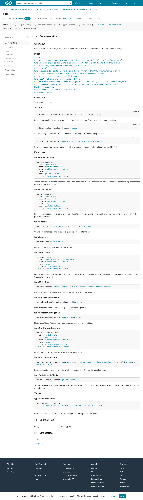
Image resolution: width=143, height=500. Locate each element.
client (50, 169)
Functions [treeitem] (9, 62)
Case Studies (11, 472)
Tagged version (67, 25)
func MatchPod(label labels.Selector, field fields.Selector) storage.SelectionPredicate (70, 73)
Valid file (22, 25)
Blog (93, 472)
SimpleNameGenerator (92, 141)
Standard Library (69, 468)
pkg (74, 9)
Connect (124, 464)
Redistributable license (45, 25)
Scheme (74, 141)
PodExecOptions (54, 206)
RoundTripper (57, 176)
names (80, 141)
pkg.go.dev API (68, 479)
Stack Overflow (40, 475)
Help (36, 479)
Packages (116, 3)
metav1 (68, 406)
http (49, 176)
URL (44, 176)
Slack (122, 475)
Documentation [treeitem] (11, 43)
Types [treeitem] (8, 65)
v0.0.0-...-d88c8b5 (13, 18)
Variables (38, 57)
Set (74, 226)
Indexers (59, 242)
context (46, 164)
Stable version (86, 25)
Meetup (122, 482)
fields (80, 226)
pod (96, 9)
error (66, 176)
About (94, 464)
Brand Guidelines (97, 482)
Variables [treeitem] (9, 58)
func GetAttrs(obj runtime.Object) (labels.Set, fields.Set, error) (60, 65)
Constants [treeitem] (9, 55)
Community (130, 3)
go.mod (23, 25)
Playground (39, 468)
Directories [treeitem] (9, 74)
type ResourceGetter (43, 92)
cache (53, 242)
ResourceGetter (51, 167)
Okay (122, 496)
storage (92, 287)
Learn (91, 3)
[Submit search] (70, 3)
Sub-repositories (69, 472)
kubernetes (66, 9)
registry (82, 9)
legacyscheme (65, 141)
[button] (15, 25)
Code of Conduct (97, 486)
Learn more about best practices (109, 25)
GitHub (122, 472)
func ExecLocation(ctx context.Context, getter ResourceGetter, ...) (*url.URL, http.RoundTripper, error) (77, 63)
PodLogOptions (54, 266)
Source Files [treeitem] (10, 70)
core (89, 9)
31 (80, 18)
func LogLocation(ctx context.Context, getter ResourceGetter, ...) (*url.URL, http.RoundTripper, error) (77, 71)
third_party (40, 9)
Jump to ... (9, 37)
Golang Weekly (125, 486)
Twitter (122, 468)
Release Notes (96, 479)
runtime (55, 226)
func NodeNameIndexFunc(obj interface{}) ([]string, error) (58, 76)
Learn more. (112, 496)
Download (95, 468)
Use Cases (10, 468)
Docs (101, 3)
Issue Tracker (96, 475)
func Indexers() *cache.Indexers (47, 68)
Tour (36, 472)
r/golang (123, 479)
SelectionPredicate (104, 287)
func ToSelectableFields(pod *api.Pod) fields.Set (54, 89)
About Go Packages (70, 475)
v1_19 (49, 9)
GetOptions (76, 406)
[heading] (9, 3)
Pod (66, 380)
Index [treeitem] (8, 51)
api (45, 174)
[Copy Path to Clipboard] (99, 9)
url (40, 176)
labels (69, 226)
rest (37, 439)
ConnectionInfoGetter (62, 169)
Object (61, 226)
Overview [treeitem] (9, 47)
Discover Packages (10, 9)
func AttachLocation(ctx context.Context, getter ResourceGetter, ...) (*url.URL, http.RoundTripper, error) (78, 60)
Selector (63, 287)
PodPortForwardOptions (57, 344)
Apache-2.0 (67, 18)
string (46, 171)
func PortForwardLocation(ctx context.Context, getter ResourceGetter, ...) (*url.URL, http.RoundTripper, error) (80, 81)
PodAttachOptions (55, 174)
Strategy (97, 114)
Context (53, 164)
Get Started (40, 464)
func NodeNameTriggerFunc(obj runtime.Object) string (57, 79)
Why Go (78, 3)
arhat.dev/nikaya (26, 9)
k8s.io (56, 9)
